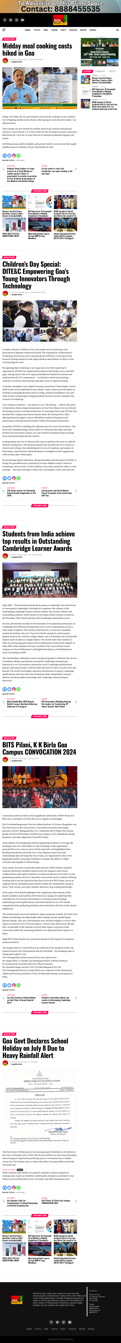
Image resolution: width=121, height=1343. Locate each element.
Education (73, 30)
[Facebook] (5, 156)
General (28, 30)
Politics (37, 30)
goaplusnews (17, 62)
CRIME (45, 30)
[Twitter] (9, 156)
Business (93, 30)
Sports (63, 30)
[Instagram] (14, 156)
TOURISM (54, 30)
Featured (21, 160)
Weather (83, 30)
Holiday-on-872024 (8, 1170)
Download (19, 1170)
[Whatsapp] (18, 156)
